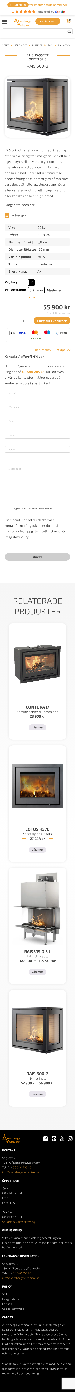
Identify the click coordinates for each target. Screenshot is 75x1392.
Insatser (37, 45)
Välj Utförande (15, 289)
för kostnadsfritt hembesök (38, 4)
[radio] (31, 282)
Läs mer (37, 727)
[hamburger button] (5, 21)
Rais (50, 45)
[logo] (23, 25)
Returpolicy (43, 349)
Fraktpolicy (62, 349)
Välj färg (11, 282)
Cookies (7, 1303)
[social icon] (45, 1139)
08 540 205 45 (22, 1167)
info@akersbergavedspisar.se (20, 1172)
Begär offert (48, 21)
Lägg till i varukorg (52, 320)
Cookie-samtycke (13, 1308)
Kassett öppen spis (39, 57)
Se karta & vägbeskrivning (18, 1221)
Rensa (31, 296)
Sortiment (20, 45)
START (5, 45)
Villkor (6, 1294)
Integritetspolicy (12, 1299)
